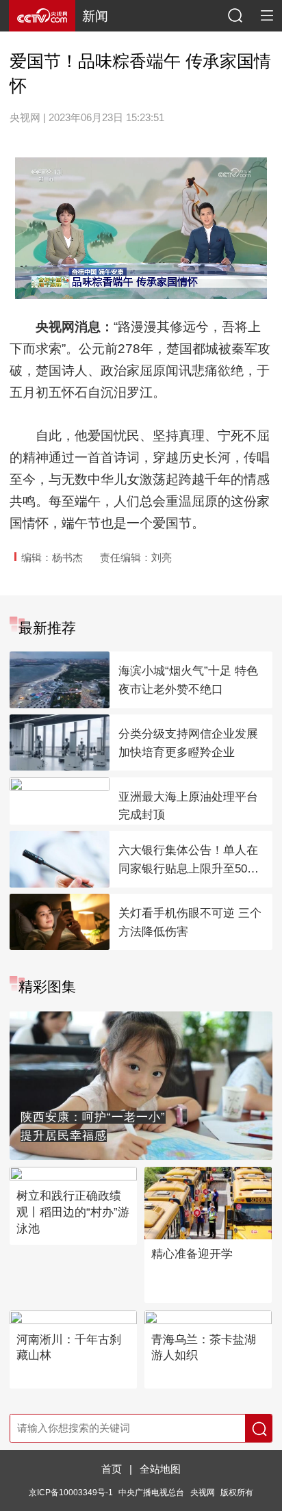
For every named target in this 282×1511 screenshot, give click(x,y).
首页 (111, 1469)
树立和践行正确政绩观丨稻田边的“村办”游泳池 (72, 1212)
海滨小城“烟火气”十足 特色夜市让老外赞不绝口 (188, 680)
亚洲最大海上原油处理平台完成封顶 (188, 806)
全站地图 (160, 1469)
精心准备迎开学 (192, 1254)
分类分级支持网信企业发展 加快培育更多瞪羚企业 (188, 743)
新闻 (95, 16)
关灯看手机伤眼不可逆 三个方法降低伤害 (189, 922)
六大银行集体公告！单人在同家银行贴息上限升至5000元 (188, 861)
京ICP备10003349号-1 (71, 1492)
